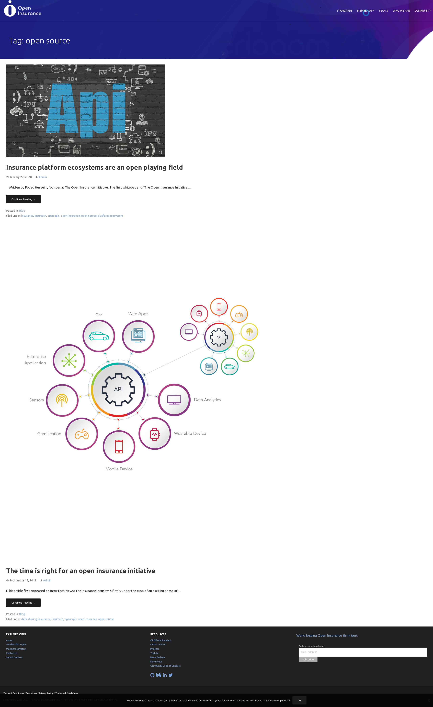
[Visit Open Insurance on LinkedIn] (165, 676)
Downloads (156, 661)
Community (423, 10)
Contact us (11, 653)
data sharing (29, 619)
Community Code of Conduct (165, 665)
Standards (344, 10)
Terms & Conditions (13, 693)
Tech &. (154, 653)
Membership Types (16, 644)
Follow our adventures (311, 646)
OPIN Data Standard (160, 640)
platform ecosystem (110, 215)
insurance (27, 215)
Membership (365, 10)
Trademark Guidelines (66, 693)
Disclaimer (31, 693)
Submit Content (14, 657)
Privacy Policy (46, 693)
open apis (54, 215)
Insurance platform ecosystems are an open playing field (94, 167)
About (9, 640)
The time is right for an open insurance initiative (80, 570)
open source (89, 215)
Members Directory (16, 649)
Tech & (383, 10)
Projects (154, 649)
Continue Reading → (23, 199)
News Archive (157, 657)
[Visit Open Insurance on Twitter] (170, 676)
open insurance (70, 215)
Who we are (401, 10)
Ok (299, 700)
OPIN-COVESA (158, 644)
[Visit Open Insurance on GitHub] (152, 676)
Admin (43, 177)
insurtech (40, 215)
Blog (22, 210)
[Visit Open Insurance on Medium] (158, 676)
